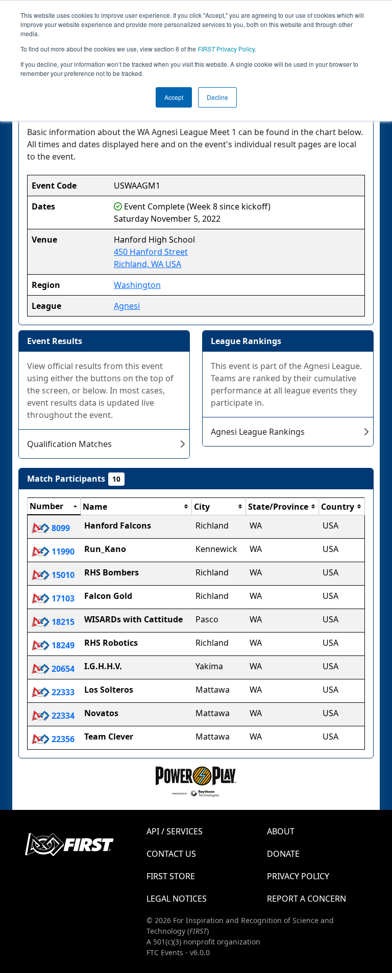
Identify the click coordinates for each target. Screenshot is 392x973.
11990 (62, 551)
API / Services (174, 831)
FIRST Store (170, 876)
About (281, 831)
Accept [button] (173, 97)
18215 (62, 621)
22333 (62, 692)
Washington (137, 285)
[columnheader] (54, 506)
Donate (283, 853)
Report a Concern (306, 898)
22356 (62, 739)
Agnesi (127, 305)
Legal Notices (176, 898)
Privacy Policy (226, 48)
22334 (62, 715)
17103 (62, 598)
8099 (60, 528)
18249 (62, 645)
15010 (62, 575)
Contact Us (171, 853)
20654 (62, 668)
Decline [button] (217, 97)
